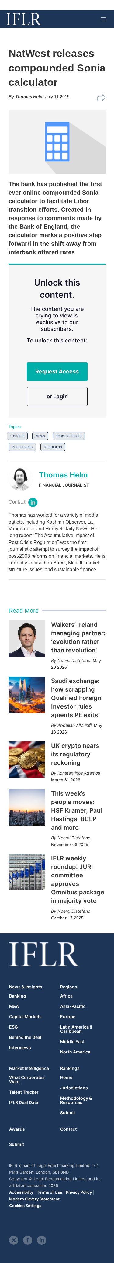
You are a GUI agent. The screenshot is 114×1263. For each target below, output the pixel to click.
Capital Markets (25, 1017)
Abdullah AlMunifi (74, 725)
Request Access (57, 371)
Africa (66, 996)
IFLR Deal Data (23, 1102)
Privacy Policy (79, 1192)
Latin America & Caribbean (76, 1029)
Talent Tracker (24, 1092)
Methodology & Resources (76, 1100)
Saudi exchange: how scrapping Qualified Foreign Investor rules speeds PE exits (76, 698)
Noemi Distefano (73, 660)
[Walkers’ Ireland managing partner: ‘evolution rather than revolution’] (27, 638)
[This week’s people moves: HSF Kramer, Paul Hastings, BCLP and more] (27, 807)
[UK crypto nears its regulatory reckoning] (27, 759)
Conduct (17, 436)
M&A (14, 1006)
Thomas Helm (63, 474)
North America (75, 1052)
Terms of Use (49, 1192)
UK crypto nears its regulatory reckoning (75, 754)
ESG (13, 1027)
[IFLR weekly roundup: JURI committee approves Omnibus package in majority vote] (27, 872)
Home (66, 1077)
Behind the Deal (25, 1037)
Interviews (20, 1048)
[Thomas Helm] (24, 479)
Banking (17, 996)
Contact (68, 1129)
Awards (17, 1129)
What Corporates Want (27, 1079)
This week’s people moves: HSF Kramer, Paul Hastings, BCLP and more (76, 810)
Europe (67, 1017)
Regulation (53, 447)
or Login (57, 396)
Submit (67, 1113)
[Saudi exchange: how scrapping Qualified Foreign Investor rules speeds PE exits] (27, 695)
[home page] (23, 19)
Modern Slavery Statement (34, 1198)
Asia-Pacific (72, 1006)
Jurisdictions (74, 1088)
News (40, 436)
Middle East (72, 1041)
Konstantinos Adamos (79, 772)
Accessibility (21, 1192)
